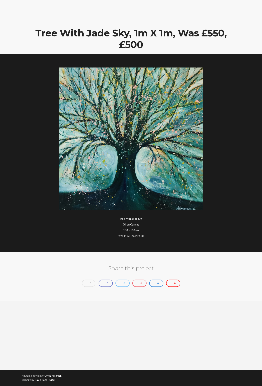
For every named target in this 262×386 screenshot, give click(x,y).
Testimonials (183, 18)
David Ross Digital (45, 380)
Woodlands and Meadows (67, 18)
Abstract (130, 18)
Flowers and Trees (104, 18)
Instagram (248, 18)
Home (40, 18)
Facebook (225, 18)
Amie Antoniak (53, 375)
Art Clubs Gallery (155, 18)
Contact (204, 18)
